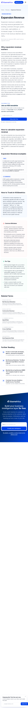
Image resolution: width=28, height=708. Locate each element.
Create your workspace (14, 428)
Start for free (19, 2)
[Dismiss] (25, 696)
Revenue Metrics (6, 13)
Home (2, 9)
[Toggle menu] (25, 2)
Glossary (7, 9)
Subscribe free (14, 119)
